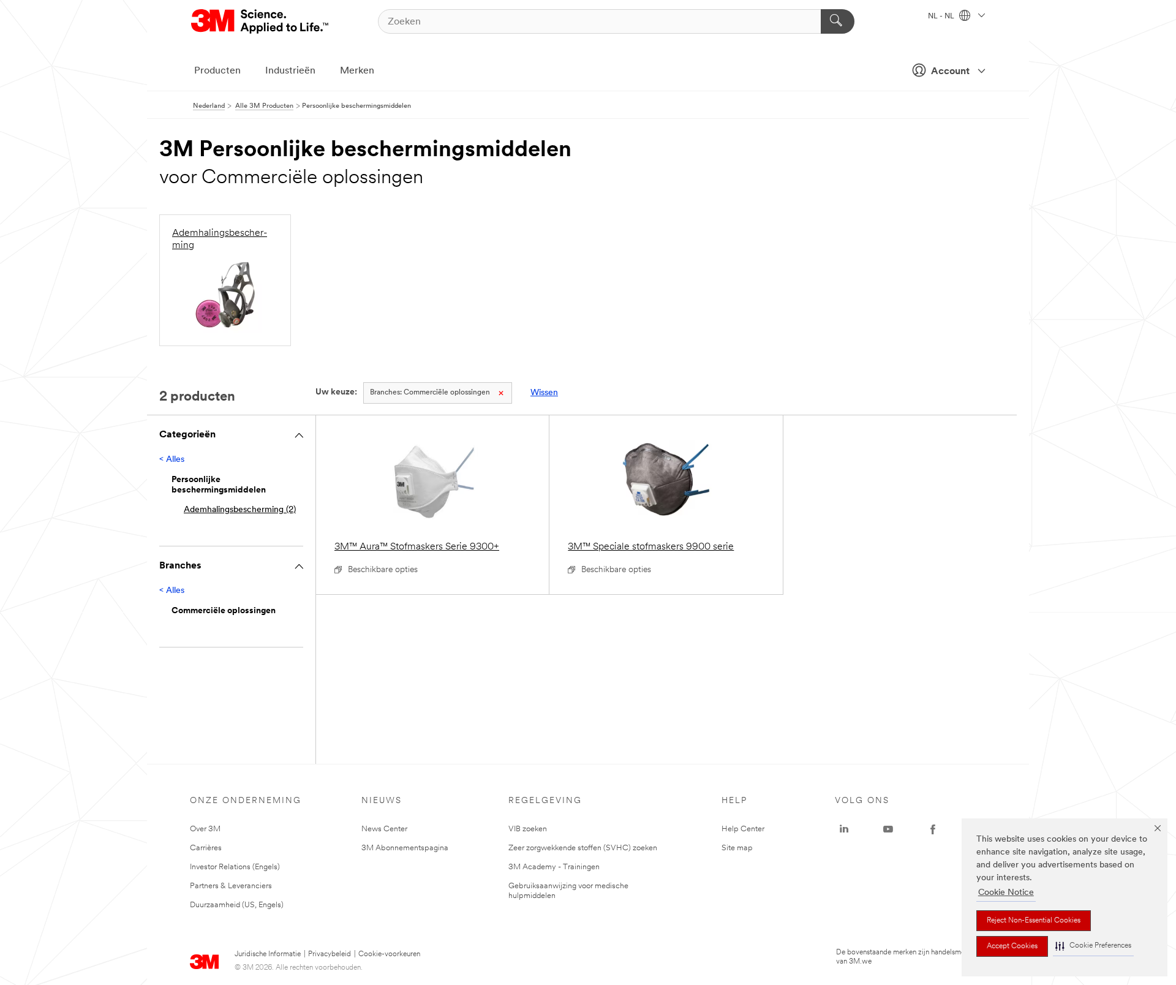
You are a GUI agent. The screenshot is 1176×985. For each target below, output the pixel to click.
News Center (384, 829)
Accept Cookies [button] (1012, 946)
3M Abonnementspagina (404, 848)
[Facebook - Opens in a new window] (933, 829)
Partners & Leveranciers (231, 886)
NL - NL (942, 16)
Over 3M (205, 829)
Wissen (544, 393)
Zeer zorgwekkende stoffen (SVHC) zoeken (582, 848)
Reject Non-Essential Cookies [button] (1033, 920)
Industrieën (290, 71)
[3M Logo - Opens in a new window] (260, 21)
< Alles (171, 459)
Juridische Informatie (268, 954)
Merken (357, 71)
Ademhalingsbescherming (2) (240, 510)
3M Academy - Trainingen (554, 867)
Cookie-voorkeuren (389, 954)
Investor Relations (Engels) (235, 867)
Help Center (743, 829)
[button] (1093, 946)
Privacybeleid (329, 954)
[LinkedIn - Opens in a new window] (844, 829)
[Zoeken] (837, 21)
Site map (737, 848)
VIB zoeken (527, 829)
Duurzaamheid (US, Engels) (237, 905)
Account (950, 72)
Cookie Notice (1006, 892)
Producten (217, 71)
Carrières (206, 848)
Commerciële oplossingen (430, 392)
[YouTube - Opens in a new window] (888, 829)
